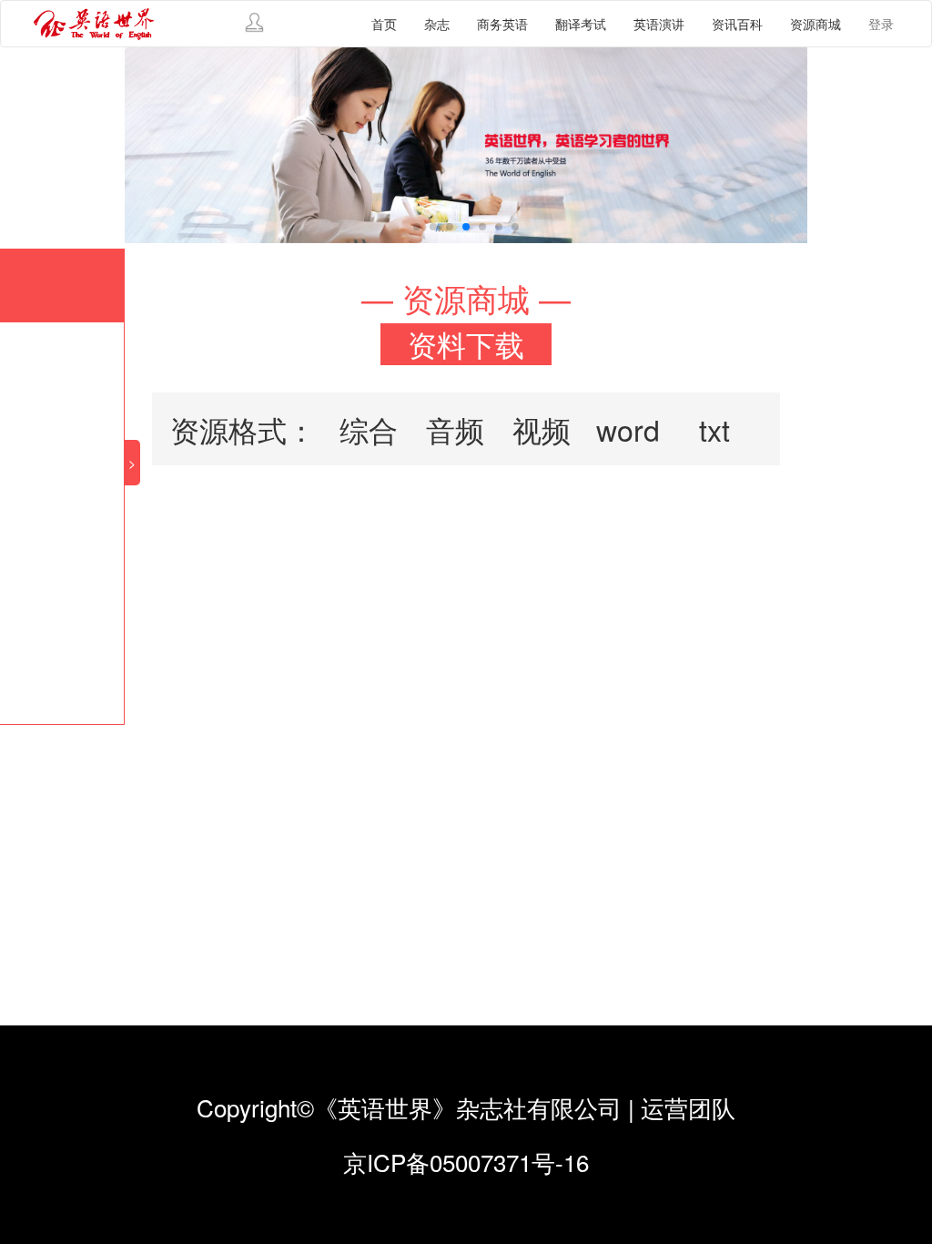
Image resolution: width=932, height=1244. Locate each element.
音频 (455, 429)
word (628, 429)
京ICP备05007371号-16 (466, 1161)
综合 (368, 429)
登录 (881, 24)
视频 (541, 429)
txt (714, 429)
